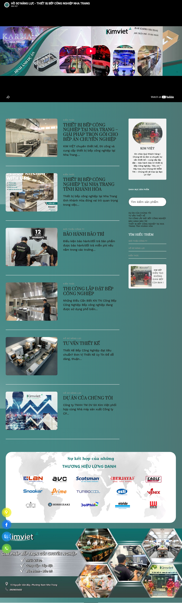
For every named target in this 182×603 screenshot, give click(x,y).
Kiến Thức (69, 120)
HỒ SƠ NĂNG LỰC (72, 338)
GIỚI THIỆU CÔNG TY (73, 229)
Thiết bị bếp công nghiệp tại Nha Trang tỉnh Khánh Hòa (88, 184)
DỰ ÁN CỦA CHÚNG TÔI (88, 398)
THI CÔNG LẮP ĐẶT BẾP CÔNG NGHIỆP (88, 291)
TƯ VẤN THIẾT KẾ (81, 343)
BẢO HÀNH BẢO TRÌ (83, 234)
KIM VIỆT (158, 270)
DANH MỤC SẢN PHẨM (139, 189)
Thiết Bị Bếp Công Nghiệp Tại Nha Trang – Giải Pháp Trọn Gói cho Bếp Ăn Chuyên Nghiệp (90, 132)
